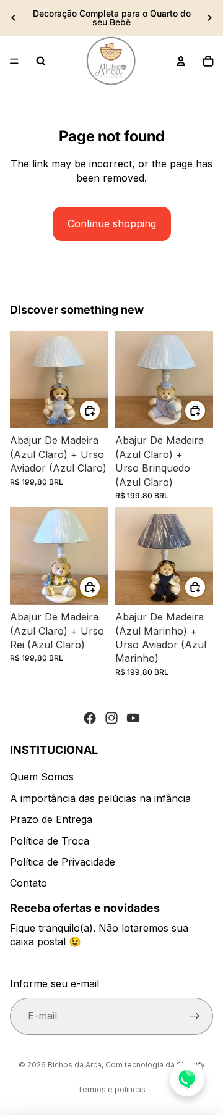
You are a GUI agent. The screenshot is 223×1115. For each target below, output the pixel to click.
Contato (28, 883)
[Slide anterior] (13, 17)
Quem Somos (42, 776)
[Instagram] (111, 718)
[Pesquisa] (41, 61)
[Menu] (14, 61)
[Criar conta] (194, 1016)
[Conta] (181, 61)
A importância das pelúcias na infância (100, 798)
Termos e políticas (111, 1089)
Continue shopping (112, 223)
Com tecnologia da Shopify (155, 1064)
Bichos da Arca (75, 1064)
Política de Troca (49, 841)
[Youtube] (133, 718)
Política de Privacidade (62, 862)
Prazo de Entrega (51, 819)
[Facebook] (89, 718)
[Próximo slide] (209, 17)
